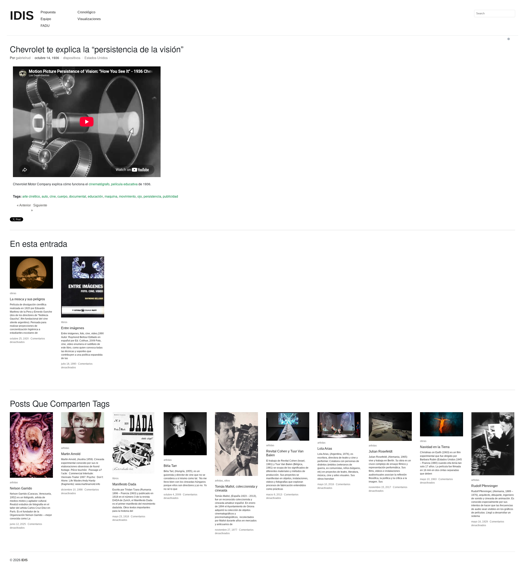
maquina (111, 196)
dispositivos (71, 57)
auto (45, 196)
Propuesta (48, 12)
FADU (45, 25)
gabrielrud (23, 57)
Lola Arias (324, 448)
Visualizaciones (89, 19)
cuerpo (62, 196)
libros (64, 322)
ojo (139, 196)
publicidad (170, 196)
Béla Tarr (170, 466)
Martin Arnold (70, 454)
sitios (227, 480)
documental (77, 196)
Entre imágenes (72, 328)
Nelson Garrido (21, 488)
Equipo (46, 19)
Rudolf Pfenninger (484, 486)
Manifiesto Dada (124, 484)
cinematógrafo (99, 184)
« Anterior (24, 205)
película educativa (124, 184)
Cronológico (86, 12)
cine (53, 196)
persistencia (152, 196)
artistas (14, 482)
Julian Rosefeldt (380, 451)
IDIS (22, 15)
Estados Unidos (96, 57)
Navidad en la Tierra (435, 447)
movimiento (127, 196)
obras (13, 293)
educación (95, 196)
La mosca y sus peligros (27, 299)
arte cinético (31, 196)
